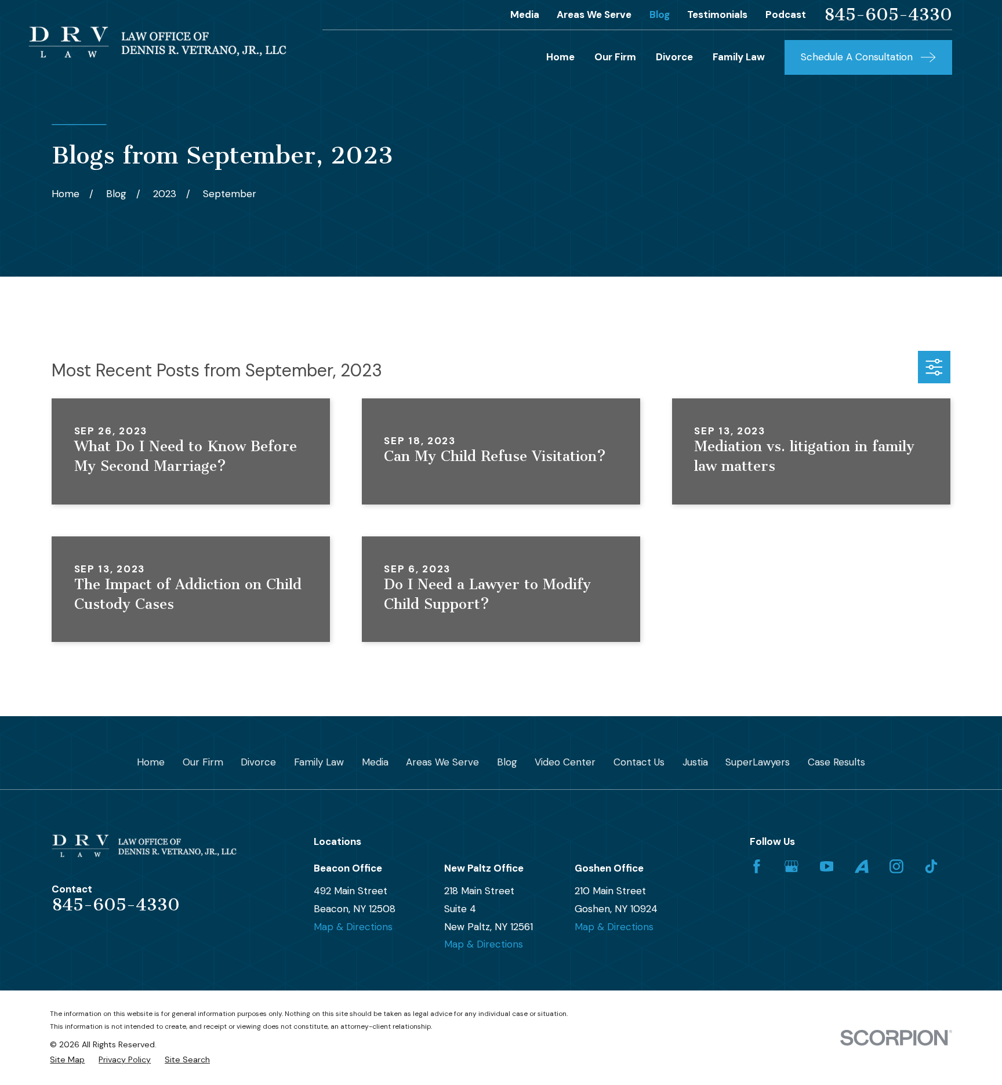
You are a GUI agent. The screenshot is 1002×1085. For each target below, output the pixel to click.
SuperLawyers (757, 762)
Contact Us (639, 762)
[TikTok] (931, 866)
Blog (659, 14)
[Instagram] (896, 866)
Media (524, 14)
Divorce (258, 762)
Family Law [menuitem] (739, 56)
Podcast (785, 14)
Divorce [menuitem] (674, 56)
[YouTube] (827, 866)
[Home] (157, 42)
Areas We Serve (594, 14)
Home (151, 762)
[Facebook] (757, 866)
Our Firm (203, 762)
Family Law (319, 762)
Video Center (565, 762)
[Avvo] (862, 866)
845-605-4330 (888, 15)
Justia (695, 762)
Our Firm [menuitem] (615, 56)
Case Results (836, 762)
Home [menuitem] (560, 56)
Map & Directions (353, 926)
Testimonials (717, 14)
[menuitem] (67, 1060)
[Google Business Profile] (791, 866)
